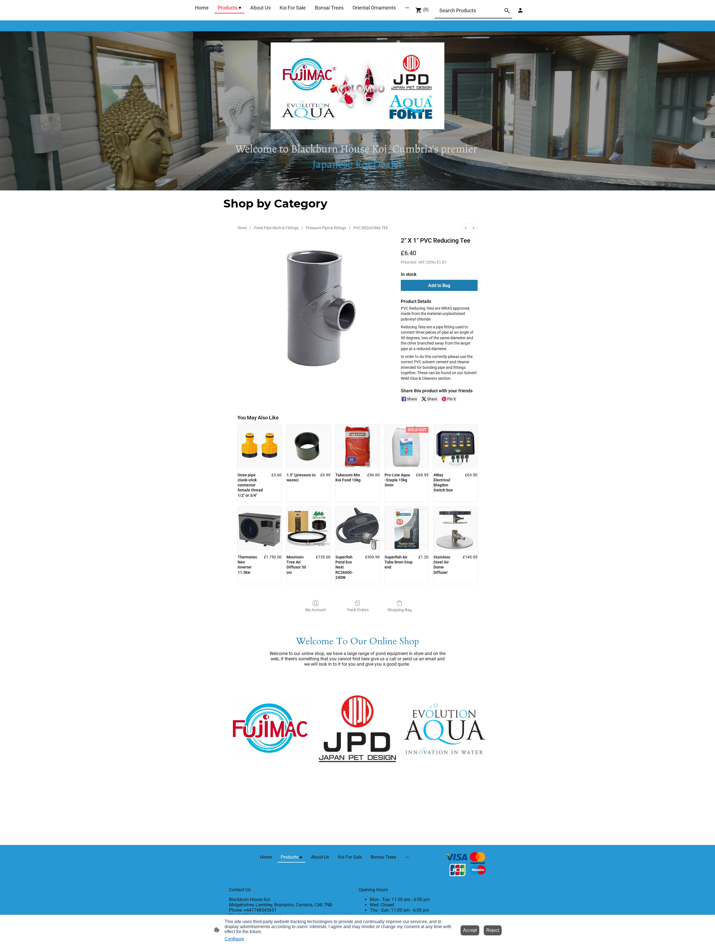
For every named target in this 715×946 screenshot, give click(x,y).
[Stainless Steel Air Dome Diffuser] (455, 529)
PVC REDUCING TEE (370, 228)
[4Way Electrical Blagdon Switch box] (455, 447)
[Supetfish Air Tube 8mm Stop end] (406, 529)
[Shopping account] (520, 10)
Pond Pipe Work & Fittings (276, 228)
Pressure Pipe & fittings (326, 228)
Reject (492, 930)
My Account (315, 610)
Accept (470, 930)
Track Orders (358, 610)
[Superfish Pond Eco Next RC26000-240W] (357, 529)
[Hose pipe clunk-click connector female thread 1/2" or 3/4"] (260, 447)
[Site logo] (465, 865)
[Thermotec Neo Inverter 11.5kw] (260, 529)
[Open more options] (407, 7)
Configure (234, 939)
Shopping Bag (399, 610)
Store (242, 228)
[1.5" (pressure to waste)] (308, 447)
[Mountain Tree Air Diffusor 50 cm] (308, 529)
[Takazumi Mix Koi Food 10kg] (357, 447)
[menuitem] (465, 228)
